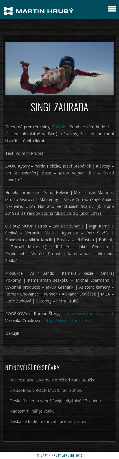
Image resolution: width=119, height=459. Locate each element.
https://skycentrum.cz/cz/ (68, 320)
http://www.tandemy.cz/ (88, 313)
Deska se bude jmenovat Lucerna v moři (48, 421)
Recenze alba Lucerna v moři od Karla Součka (52, 380)
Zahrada (60, 126)
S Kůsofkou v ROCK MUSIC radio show (46, 390)
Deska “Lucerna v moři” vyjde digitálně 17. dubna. (56, 400)
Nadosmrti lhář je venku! (32, 411)
